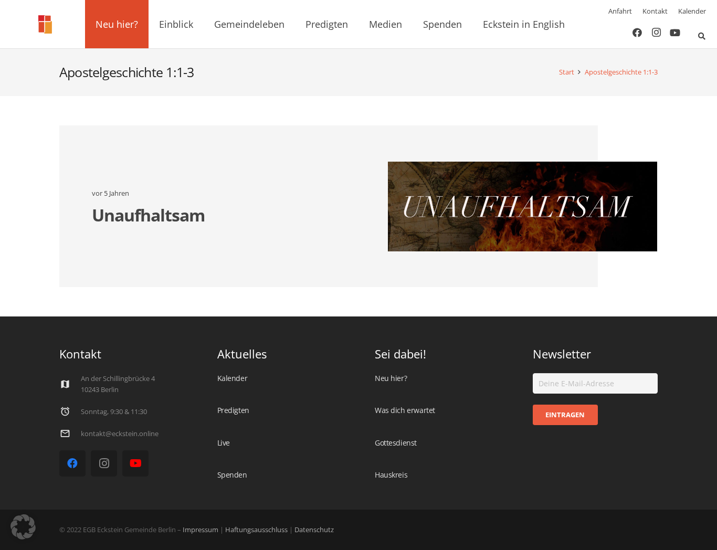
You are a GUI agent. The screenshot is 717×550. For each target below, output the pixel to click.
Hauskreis (391, 475)
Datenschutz (313, 529)
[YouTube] (675, 32)
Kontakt (655, 11)
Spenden (232, 475)
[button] (144, 24)
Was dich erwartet (405, 410)
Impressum (200, 529)
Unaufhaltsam (148, 215)
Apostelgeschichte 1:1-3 (621, 72)
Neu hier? (391, 378)
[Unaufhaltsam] (522, 206)
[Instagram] (656, 32)
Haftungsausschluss (256, 529)
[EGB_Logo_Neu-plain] (45, 24)
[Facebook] (637, 32)
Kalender (692, 11)
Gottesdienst (396, 443)
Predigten (233, 410)
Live (223, 443)
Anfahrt (620, 11)
